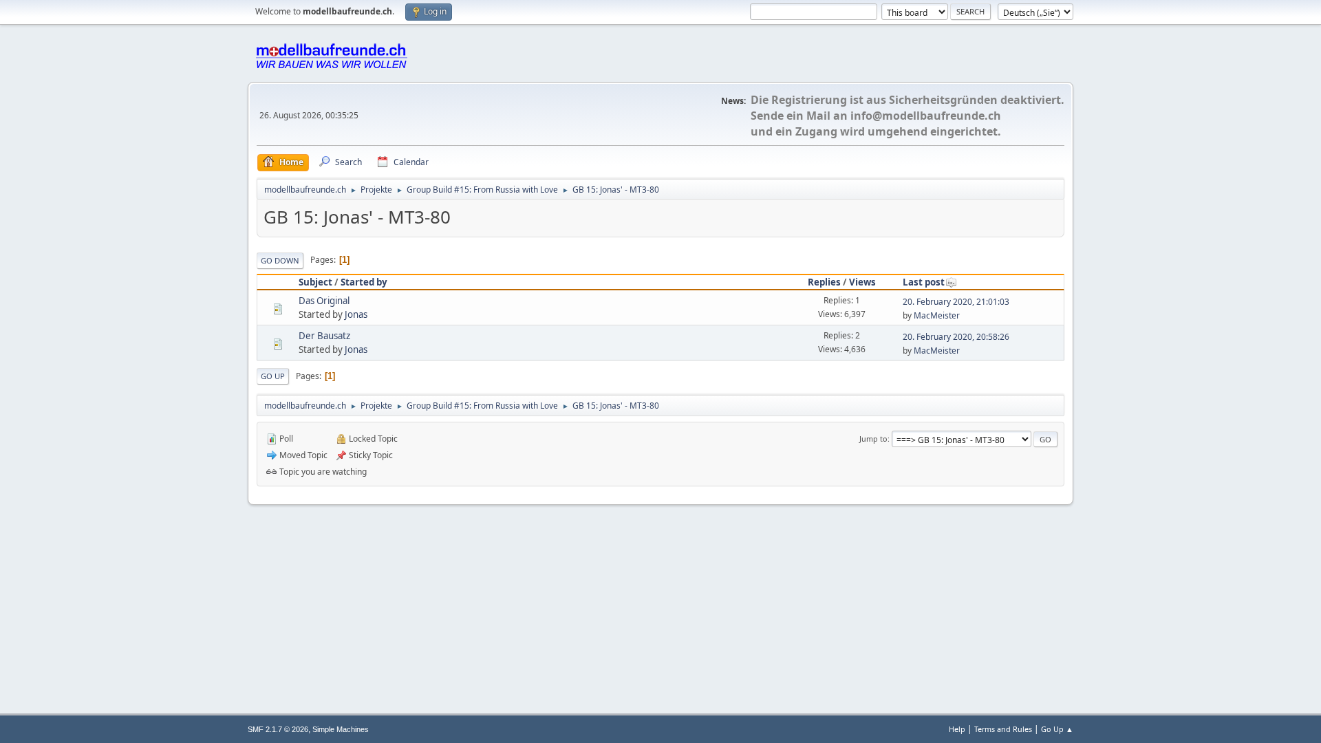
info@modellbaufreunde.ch (925, 115)
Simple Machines (340, 729)
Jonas (356, 314)
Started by (364, 282)
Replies (824, 282)
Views (862, 282)
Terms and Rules (1003, 729)
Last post (924, 282)
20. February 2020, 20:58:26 (956, 337)
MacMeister (937, 315)
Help (957, 729)
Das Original (324, 300)
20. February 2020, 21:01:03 (956, 302)
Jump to (873, 438)
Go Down (280, 260)
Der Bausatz (324, 336)
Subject (315, 282)
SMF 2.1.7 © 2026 (278, 729)
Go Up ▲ (1057, 729)
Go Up (273, 376)
